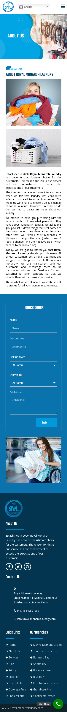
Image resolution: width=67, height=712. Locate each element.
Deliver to (16, 375)
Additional (16, 392)
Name (14, 319)
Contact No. (17, 338)
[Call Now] (58, 704)
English (28, 6)
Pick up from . (18, 357)
